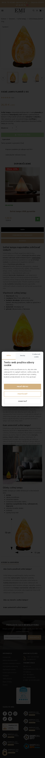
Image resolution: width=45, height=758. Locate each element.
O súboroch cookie (36, 355)
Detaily (22, 356)
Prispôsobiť (22, 394)
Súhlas (8, 355)
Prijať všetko (22, 387)
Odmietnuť (22, 401)
